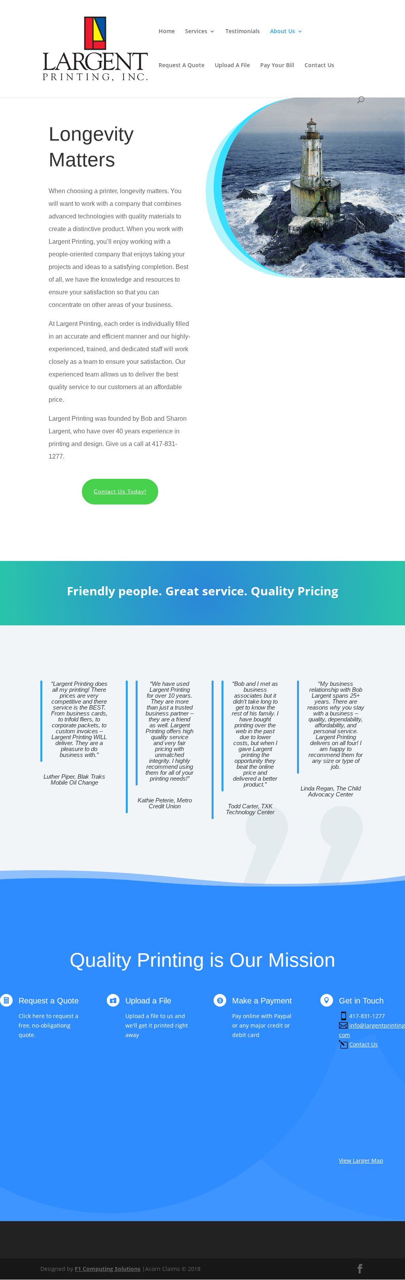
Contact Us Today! (120, 491)
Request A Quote (181, 65)
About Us (282, 31)
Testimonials (242, 31)
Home (167, 31)
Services (196, 31)
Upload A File (232, 65)
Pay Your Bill (277, 65)
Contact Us (319, 65)
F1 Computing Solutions (107, 1268)
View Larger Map (361, 1160)
